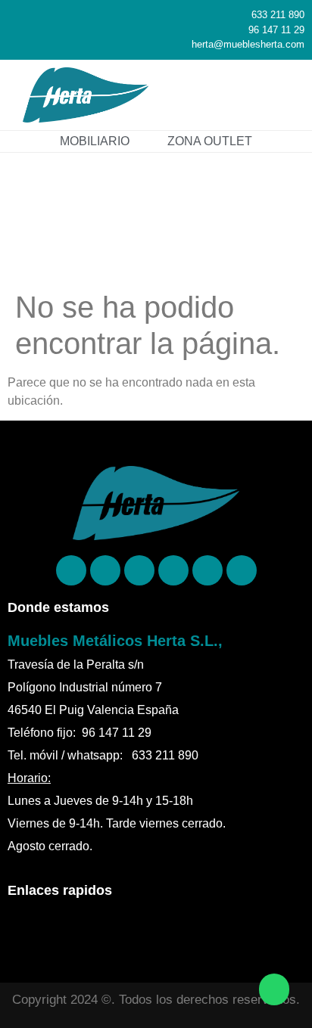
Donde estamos (58, 607)
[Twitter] (173, 570)
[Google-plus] (207, 570)
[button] (278, 94)
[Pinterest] (105, 570)
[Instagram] (139, 570)
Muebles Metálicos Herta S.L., (115, 640)
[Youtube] (241, 570)
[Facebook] (71, 570)
